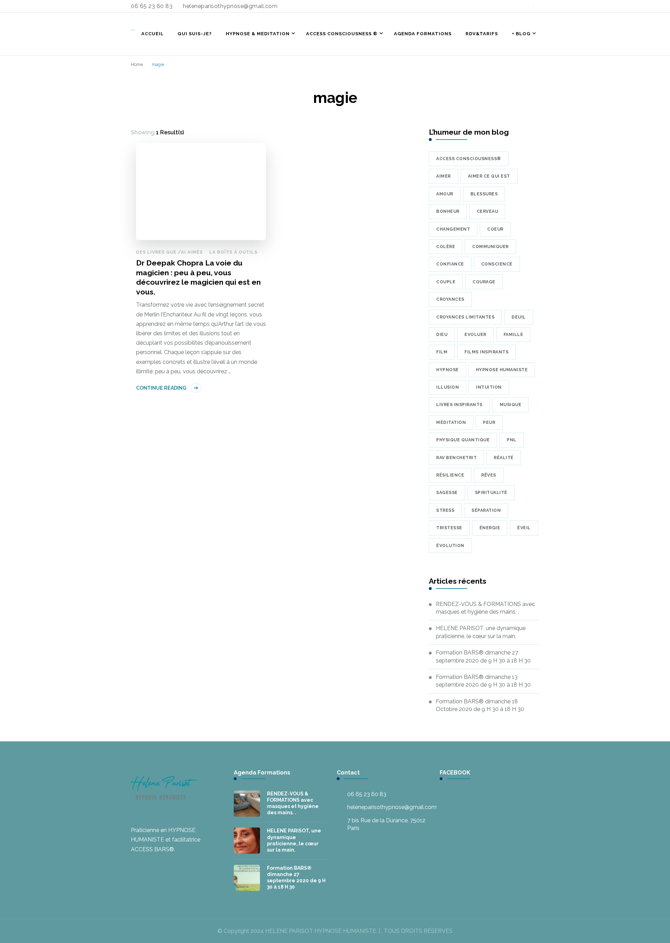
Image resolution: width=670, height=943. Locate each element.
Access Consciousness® (468, 158)
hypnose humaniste (502, 369)
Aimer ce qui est (489, 176)
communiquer (490, 246)
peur (489, 422)
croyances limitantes (465, 317)
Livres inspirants (459, 404)
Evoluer (475, 334)
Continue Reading (161, 388)
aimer (443, 176)
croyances (450, 299)
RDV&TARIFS (482, 33)
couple (445, 281)
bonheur (448, 211)
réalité (504, 457)
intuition (489, 387)
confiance (450, 264)
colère (445, 246)
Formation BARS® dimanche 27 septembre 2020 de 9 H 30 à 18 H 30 (483, 656)
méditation (451, 422)
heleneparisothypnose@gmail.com (392, 807)
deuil (519, 317)
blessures (484, 194)
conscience (497, 264)
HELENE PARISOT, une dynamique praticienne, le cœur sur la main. (481, 632)
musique (511, 404)
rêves (488, 475)
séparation (486, 510)
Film (441, 352)
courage (484, 281)
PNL (511, 439)
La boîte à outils (233, 252)
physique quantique (463, 439)
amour (444, 194)
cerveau (487, 211)
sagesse (447, 492)
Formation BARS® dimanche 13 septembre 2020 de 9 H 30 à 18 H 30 (483, 681)
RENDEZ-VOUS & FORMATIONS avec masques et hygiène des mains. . (485, 608)
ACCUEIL (152, 33)
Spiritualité (491, 492)
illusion (447, 387)
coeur (495, 229)
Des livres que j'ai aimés (169, 252)
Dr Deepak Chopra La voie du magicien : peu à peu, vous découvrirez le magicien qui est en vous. (198, 277)
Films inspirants (486, 352)
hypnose (447, 369)
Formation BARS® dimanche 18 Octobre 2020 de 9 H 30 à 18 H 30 (480, 705)
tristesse (449, 527)
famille (513, 334)
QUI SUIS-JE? (195, 33)
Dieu (441, 334)
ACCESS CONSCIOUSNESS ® (342, 33)
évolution (450, 545)
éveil (524, 527)
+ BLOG (521, 33)
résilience (450, 475)
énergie (489, 527)
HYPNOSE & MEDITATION (258, 33)
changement (453, 229)
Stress (445, 510)
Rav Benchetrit (456, 457)
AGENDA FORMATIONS (423, 33)
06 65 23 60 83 (366, 794)
